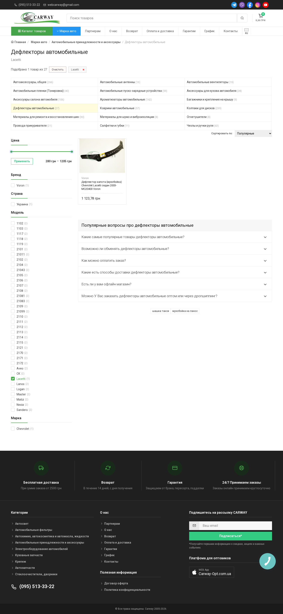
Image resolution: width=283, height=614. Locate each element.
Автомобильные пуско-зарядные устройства (133, 90)
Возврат (132, 31)
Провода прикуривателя (32, 125)
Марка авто (67, 31)
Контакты (231, 31)
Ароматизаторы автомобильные (126, 99)
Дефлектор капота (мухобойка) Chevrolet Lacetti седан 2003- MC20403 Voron (101, 185)
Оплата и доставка (160, 31)
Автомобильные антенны (120, 82)
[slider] (11, 152)
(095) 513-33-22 (29, 4)
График (209, 31)
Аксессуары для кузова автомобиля (214, 90)
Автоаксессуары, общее (33, 82)
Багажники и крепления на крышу (212, 99)
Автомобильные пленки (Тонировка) (41, 90)
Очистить (58, 69)
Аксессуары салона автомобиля (38, 99)
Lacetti (75, 69)
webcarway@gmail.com (63, 4)
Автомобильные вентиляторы (210, 82)
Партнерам (92, 31)
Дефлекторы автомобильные (36, 108)
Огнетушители (198, 117)
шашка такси (160, 310)
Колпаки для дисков (204, 108)
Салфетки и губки (114, 125)
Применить (22, 161)
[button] (211, 572)
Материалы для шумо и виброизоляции (129, 117)
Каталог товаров (33, 31)
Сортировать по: (222, 133)
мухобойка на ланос (185, 310)
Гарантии (189, 31)
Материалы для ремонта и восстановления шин (48, 117)
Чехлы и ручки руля (203, 125)
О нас (113, 31)
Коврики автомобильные (120, 108)
